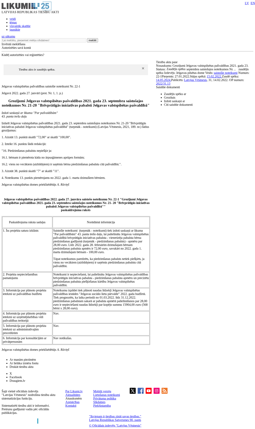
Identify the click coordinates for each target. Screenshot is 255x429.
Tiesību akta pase (167, 62)
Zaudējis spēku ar (175, 94)
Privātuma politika (104, 398)
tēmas (13, 22)
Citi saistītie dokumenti (178, 104)
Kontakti (70, 405)
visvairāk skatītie (20, 26)
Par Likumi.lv (74, 391)
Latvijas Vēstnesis (195, 80)
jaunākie (15, 29)
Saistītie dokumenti (168, 87)
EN (253, 3)
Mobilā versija (102, 391)
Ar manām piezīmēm (23, 359)
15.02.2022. (214, 76)
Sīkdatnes (99, 402)
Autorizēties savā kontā (16, 47)
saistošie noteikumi (225, 72)
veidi (13, 19)
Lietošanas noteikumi (106, 395)
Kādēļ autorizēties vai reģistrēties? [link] (23, 55)
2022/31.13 (163, 83)
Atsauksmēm (73, 398)
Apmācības (72, 402)
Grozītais (169, 97)
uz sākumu (8, 36)
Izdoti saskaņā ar (174, 101)
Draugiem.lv (17, 380)
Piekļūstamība (102, 405)
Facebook (16, 377)
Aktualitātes (72, 395)
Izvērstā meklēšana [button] (13, 44)
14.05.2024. (163, 80)
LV (247, 3)
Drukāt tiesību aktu (21, 366)
